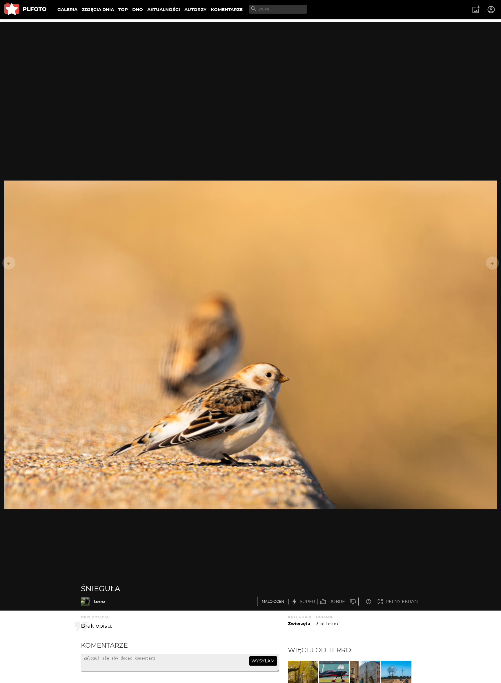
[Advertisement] (250, 62)
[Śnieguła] (85, 601)
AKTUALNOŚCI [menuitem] (163, 9)
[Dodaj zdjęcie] (476, 9)
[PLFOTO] (25, 9)
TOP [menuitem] (123, 9)
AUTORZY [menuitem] (195, 9)
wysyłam (263, 661)
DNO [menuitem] (137, 9)
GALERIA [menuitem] (67, 9)
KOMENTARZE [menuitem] (227, 9)
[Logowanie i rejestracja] (491, 9)
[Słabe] (353, 601)
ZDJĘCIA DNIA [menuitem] (98, 9)
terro (99, 601)
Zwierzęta (299, 623)
